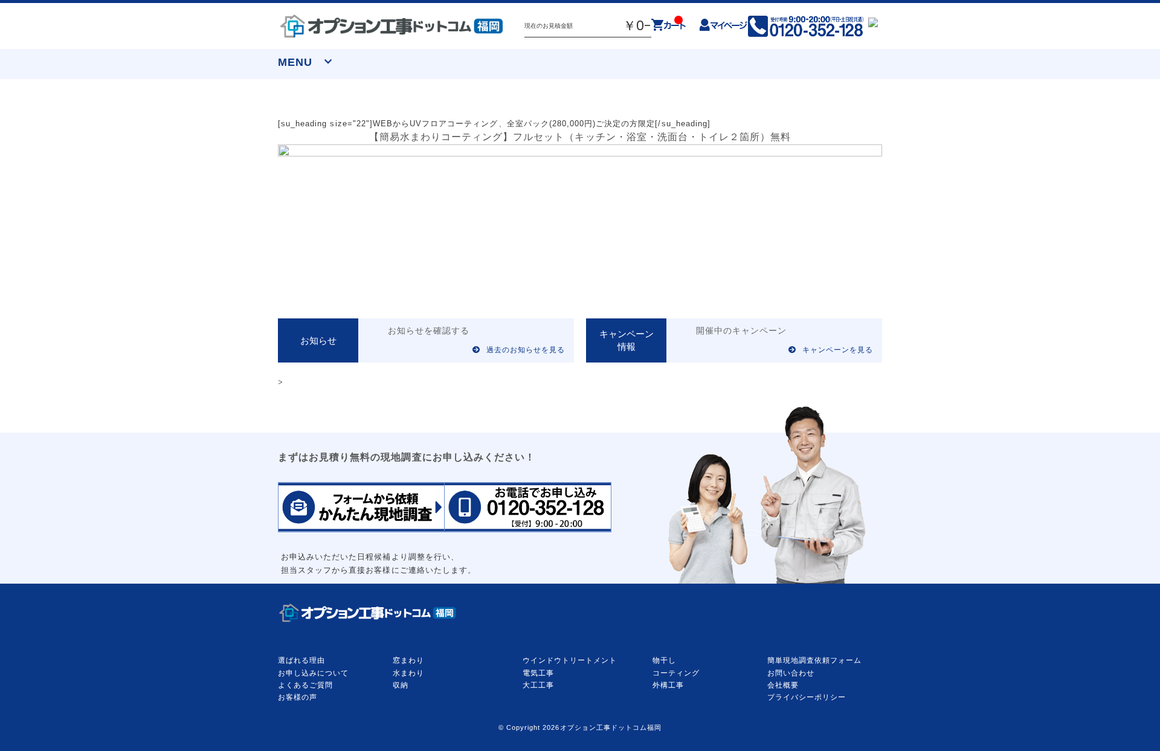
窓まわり (408, 660)
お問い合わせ (790, 673)
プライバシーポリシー (806, 697)
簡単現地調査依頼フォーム (814, 660)
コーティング (676, 673)
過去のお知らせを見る (525, 350)
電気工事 (538, 673)
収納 (400, 685)
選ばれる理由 (301, 660)
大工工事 (538, 685)
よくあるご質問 (305, 685)
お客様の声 (297, 697)
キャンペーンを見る (837, 350)
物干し (664, 660)
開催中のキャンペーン (741, 330)
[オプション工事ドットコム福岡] (392, 26)
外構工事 (668, 685)
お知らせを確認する (428, 330)
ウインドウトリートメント (570, 660)
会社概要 (783, 685)
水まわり (408, 673)
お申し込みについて (313, 673)
